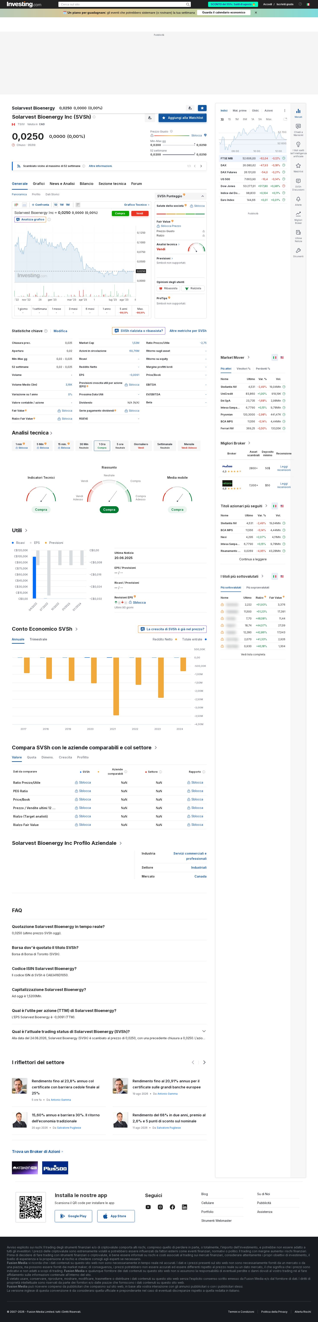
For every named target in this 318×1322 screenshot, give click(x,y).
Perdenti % (263, 368)
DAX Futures (229, 172)
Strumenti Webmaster (216, 1220)
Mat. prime (240, 110)
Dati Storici (52, 194)
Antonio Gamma (61, 1099)
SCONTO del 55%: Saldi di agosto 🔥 (233, 4)
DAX (223, 165)
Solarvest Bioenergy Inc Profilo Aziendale (64, 843)
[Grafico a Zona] (24, 204)
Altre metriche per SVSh (188, 331)
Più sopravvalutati (257, 587)
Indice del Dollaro (232, 192)
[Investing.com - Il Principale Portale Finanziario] (24, 4)
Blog (204, 1194)
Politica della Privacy (274, 1311)
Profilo (36, 194)
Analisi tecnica (30, 433)
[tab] (21, 446)
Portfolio (207, 1212)
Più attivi (226, 368)
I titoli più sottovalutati (239, 576)
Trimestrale (38, 639)
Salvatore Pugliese (69, 1127)
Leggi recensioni (284, 468)
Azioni (269, 110)
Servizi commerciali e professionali (190, 856)
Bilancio (86, 183)
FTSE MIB (227, 158)
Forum (136, 183)
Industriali (199, 867)
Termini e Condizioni (241, 1311)
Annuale (18, 639)
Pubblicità (264, 1203)
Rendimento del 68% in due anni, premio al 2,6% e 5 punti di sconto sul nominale (169, 1118)
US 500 (225, 179)
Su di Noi (263, 1194)
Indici (224, 110)
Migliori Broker (233, 443)
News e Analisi (62, 183)
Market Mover (232, 357)
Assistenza (264, 1212)
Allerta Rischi (303, 1311)
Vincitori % (244, 368)
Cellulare (207, 1203)
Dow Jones (228, 185)
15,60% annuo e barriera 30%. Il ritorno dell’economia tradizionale (66, 1118)
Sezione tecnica (112, 183)
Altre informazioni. (100, 166)
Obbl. (255, 110)
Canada (200, 876)
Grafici (39, 183)
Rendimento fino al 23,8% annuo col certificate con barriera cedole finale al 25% (65, 1087)
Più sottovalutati (231, 587)
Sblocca (196, 135)
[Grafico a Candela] (16, 204)
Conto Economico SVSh (42, 629)
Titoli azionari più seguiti (241, 506)
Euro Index (227, 199)
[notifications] (300, 4)
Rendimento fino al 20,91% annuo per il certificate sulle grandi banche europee (167, 1084)
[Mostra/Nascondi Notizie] (77, 204)
